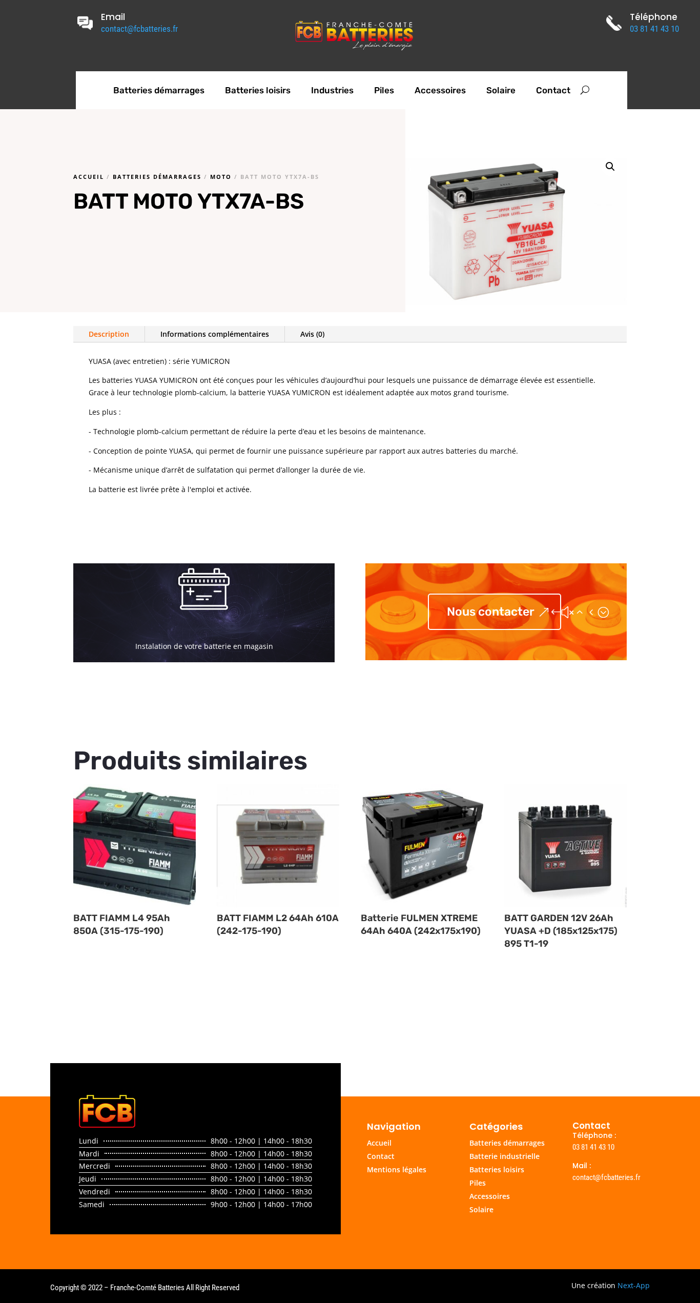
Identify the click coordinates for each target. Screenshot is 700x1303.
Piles (384, 90)
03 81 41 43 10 (654, 29)
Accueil (88, 176)
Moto (221, 176)
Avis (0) (312, 334)
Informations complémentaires (214, 334)
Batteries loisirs (258, 90)
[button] (610, 166)
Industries (332, 90)
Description (109, 334)
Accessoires (440, 90)
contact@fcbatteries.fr (139, 29)
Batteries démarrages (158, 90)
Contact (553, 90)
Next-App (633, 1285)
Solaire (501, 90)
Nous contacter (490, 611)
